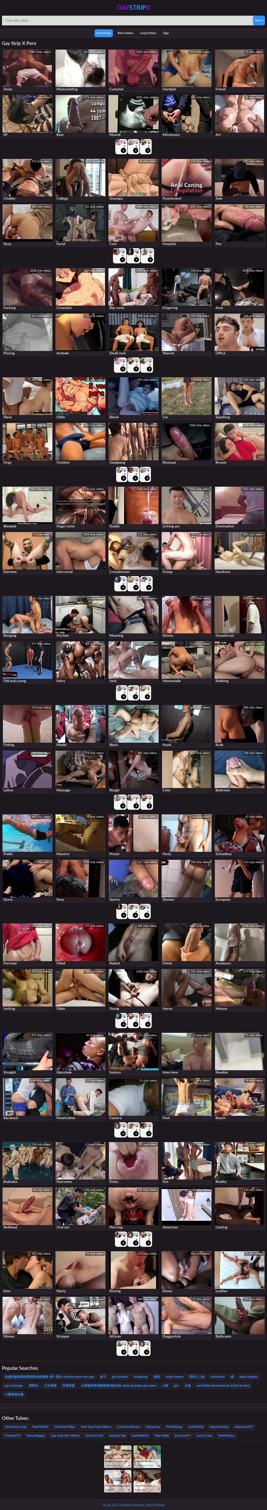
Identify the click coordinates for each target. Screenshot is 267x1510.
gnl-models (120, 1376)
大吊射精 (50, 1385)
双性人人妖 (197, 1376)
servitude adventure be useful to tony (223, 1385)
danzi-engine (248, 1376)
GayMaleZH (140, 1435)
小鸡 (165, 1385)
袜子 (103, 1376)
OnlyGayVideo (64, 1426)
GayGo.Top (204, 1435)
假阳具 (33, 1385)
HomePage (103, 33)
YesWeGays (226, 1435)
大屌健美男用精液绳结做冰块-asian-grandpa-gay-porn (118, 1385)
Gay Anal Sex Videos (65, 1435)
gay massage (14, 1385)
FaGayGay (153, 1426)
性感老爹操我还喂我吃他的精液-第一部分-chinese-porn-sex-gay (49, 1376)
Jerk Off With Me (124, 472)
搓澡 (157, 1376)
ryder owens (174, 1376)
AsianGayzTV (244, 1426)
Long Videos (148, 33)
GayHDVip (195, 1426)
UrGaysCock (94, 1435)
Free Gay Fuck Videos (96, 1426)
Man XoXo (162, 1435)
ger (176, 1385)
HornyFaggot (36, 1435)
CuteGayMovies (128, 1426)
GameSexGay (219, 1426)
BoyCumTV (183, 1435)
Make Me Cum (136, 145)
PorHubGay (174, 1426)
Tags (166, 33)
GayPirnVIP (40, 1426)
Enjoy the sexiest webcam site (137, 254)
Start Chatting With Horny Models (124, 145)
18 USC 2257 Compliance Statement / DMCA (128, 1505)
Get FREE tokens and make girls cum (123, 254)
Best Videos (126, 33)
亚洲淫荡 (68, 1385)
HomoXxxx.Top (15, 1426)
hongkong (141, 1376)
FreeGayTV (13, 1435)
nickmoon (218, 1376)
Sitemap (160, 1505)
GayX (133, 8)
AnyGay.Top (117, 1435)
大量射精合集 (14, 1394)
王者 (188, 1385)
